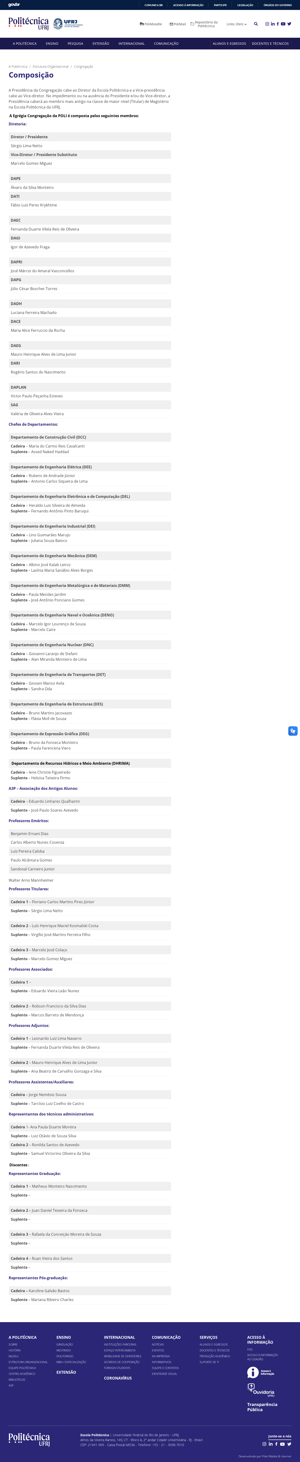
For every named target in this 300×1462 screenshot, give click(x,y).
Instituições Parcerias (120, 1344)
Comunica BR (154, 5)
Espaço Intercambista (119, 1350)
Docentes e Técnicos (270, 43)
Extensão (101, 43)
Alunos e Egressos (229, 43)
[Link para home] (29, 1440)
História (15, 1350)
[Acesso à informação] (260, 1372)
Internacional (132, 43)
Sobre (13, 1344)
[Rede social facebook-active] (276, 1443)
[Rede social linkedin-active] (271, 1443)
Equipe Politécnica (22, 1368)
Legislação (245, 5)
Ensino (52, 43)
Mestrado (63, 1350)
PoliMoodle (153, 24)
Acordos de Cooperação (121, 1362)
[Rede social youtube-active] (282, 1443)
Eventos (158, 1350)
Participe (220, 5)
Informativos (161, 1362)
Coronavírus (118, 1378)
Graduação (64, 1344)
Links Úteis (235, 24)
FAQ (249, 1349)
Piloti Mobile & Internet (276, 1456)
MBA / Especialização (71, 1362)
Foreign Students (117, 1368)
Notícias (158, 1344)
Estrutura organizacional (28, 1362)
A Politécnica (25, 43)
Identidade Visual (164, 1374)
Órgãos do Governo (278, 5)
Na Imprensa (161, 1356)
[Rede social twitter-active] (289, 1443)
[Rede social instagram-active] (264, 1443)
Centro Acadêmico (22, 1374)
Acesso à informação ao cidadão (262, 1357)
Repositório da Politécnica (206, 24)
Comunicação (166, 43)
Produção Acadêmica (215, 1356)
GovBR (14, 5)
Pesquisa (75, 43)
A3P (11, 1385)
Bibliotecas (17, 1380)
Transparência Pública (262, 1407)
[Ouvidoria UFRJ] (260, 1390)
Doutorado (64, 1356)
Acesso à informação (188, 5)
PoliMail (180, 24)
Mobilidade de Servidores (122, 1356)
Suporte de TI (209, 1362)
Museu (14, 1356)
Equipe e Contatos (165, 1368)
